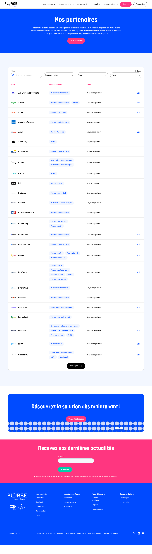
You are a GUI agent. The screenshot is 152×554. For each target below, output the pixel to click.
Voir (138, 93)
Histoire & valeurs (95, 499)
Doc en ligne (124, 498)
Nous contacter (76, 41)
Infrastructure (125, 502)
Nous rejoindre (97, 509)
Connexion (140, 4)
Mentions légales (94, 533)
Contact (126, 4)
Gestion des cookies (111, 533)
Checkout (39, 502)
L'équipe (95, 505)
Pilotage (39, 515)
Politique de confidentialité (76, 533)
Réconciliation (41, 511)
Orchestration (41, 506)
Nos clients (68, 506)
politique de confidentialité (108, 476)
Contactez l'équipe (76, 419)
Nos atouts (68, 498)
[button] (49, 4)
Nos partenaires (70, 502)
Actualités (96, 4)
